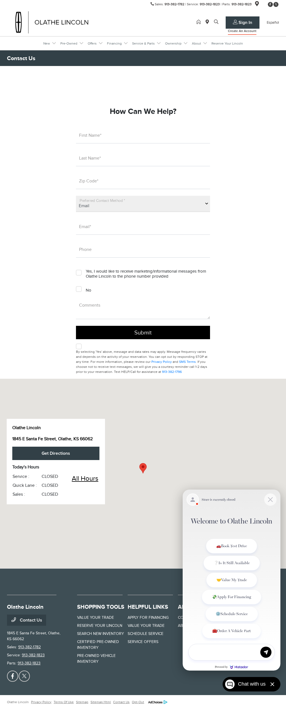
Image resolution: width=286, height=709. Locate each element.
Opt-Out (138, 702)
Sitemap (82, 702)
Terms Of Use (64, 702)
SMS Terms (187, 362)
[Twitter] (275, 4)
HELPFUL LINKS (148, 607)
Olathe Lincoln (18, 702)
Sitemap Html (100, 702)
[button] (143, 468)
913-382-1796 (172, 372)
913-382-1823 (210, 4)
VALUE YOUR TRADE (95, 617)
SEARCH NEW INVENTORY (100, 634)
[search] (216, 22)
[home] (200, 22)
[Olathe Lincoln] (55, 22)
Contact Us (30, 620)
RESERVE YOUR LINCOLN (99, 626)
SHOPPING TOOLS (100, 607)
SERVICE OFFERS (143, 642)
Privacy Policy (161, 362)
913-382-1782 (174, 4)
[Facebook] (270, 4)
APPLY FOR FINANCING (148, 617)
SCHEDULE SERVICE (145, 634)
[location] (257, 5)
